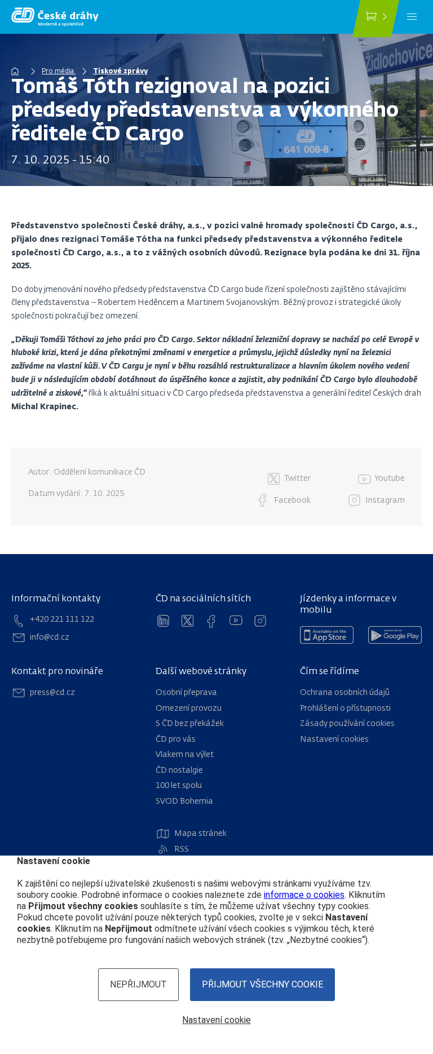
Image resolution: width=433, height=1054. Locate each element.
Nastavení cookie (216, 1020)
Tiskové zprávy (120, 71)
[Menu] (412, 17)
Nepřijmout (138, 984)
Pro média (59, 71)
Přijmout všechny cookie (262, 984)
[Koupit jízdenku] (375, 18)
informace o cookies (304, 894)
